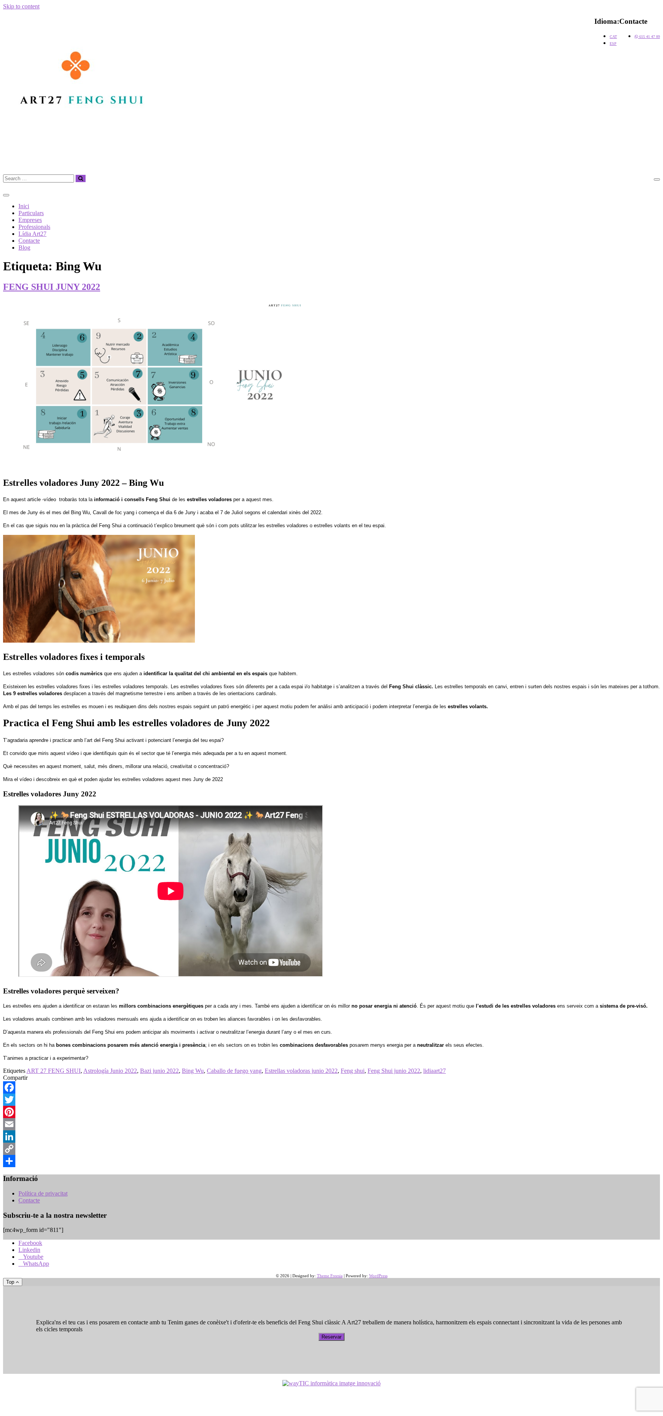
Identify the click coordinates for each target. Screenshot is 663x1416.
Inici (23, 206)
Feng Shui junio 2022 (394, 1070)
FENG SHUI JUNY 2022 (51, 287)
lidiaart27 (434, 1070)
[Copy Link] (331, 1149)
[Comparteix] (331, 1161)
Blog (24, 247)
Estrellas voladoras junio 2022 (301, 1070)
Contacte (29, 240)
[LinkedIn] (331, 1136)
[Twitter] (331, 1100)
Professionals (34, 227)
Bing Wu (193, 1070)
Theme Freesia (330, 1275)
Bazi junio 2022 (159, 1070)
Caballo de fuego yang (234, 1070)
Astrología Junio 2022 (110, 1070)
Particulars (31, 213)
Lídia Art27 (32, 233)
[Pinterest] (331, 1112)
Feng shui (352, 1070)
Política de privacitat (43, 1193)
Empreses (30, 220)
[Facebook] (331, 1087)
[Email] (331, 1124)
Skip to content (21, 6)
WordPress (378, 1275)
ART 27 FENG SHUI (53, 1070)
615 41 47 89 (649, 37)
